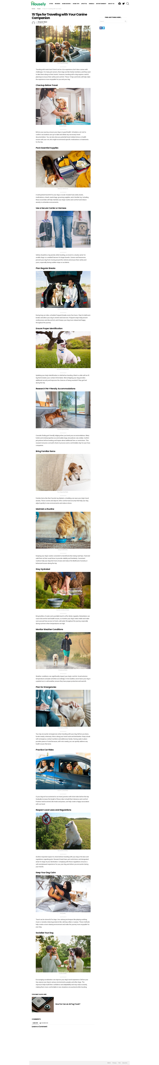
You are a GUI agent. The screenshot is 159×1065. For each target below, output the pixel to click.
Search (125, 22)
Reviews (57, 3)
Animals (91, 3)
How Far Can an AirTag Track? (67, 1004)
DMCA (109, 1063)
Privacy (114, 1063)
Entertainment (101, 3)
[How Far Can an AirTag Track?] (43, 1004)
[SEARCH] (127, 4)
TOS (119, 1063)
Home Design (66, 3)
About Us (111, 3)
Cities (51, 3)
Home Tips (76, 3)
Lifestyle (84, 3)
